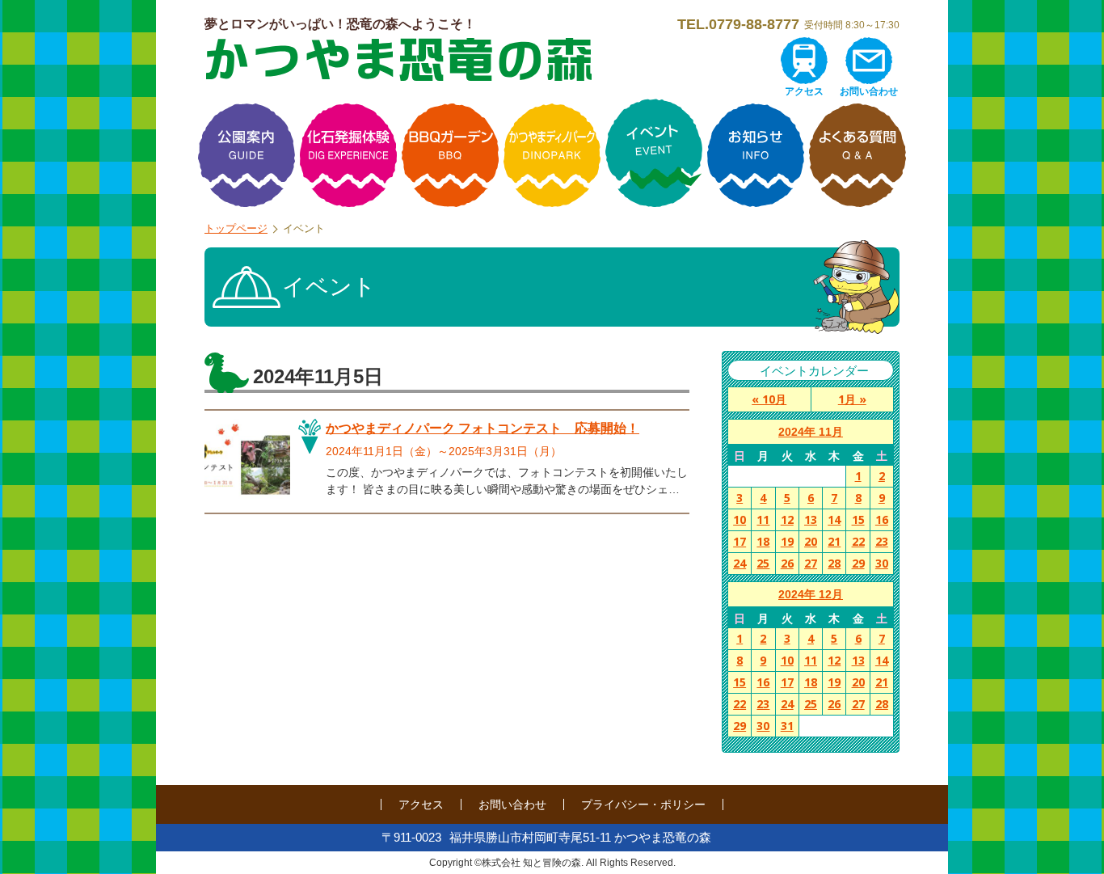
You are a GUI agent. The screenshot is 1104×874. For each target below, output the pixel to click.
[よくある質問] (857, 155)
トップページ (236, 228)
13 (810, 519)
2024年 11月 (810, 431)
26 (787, 563)
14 (834, 519)
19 (787, 541)
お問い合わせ (869, 91)
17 (739, 541)
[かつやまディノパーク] (552, 155)
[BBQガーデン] (450, 155)
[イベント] (653, 155)
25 (762, 563)
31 (787, 725)
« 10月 (769, 399)
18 (762, 541)
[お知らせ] (755, 155)
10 (739, 519)
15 (858, 519)
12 (787, 519)
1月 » (852, 399)
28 (834, 563)
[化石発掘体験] (348, 155)
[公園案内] (246, 155)
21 (834, 541)
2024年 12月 (810, 594)
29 (858, 563)
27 (810, 563)
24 (739, 563)
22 (858, 541)
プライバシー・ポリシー (643, 804)
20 (810, 541)
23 (881, 541)
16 (881, 519)
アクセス (804, 91)
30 (881, 563)
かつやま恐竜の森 (398, 59)
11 (762, 519)
